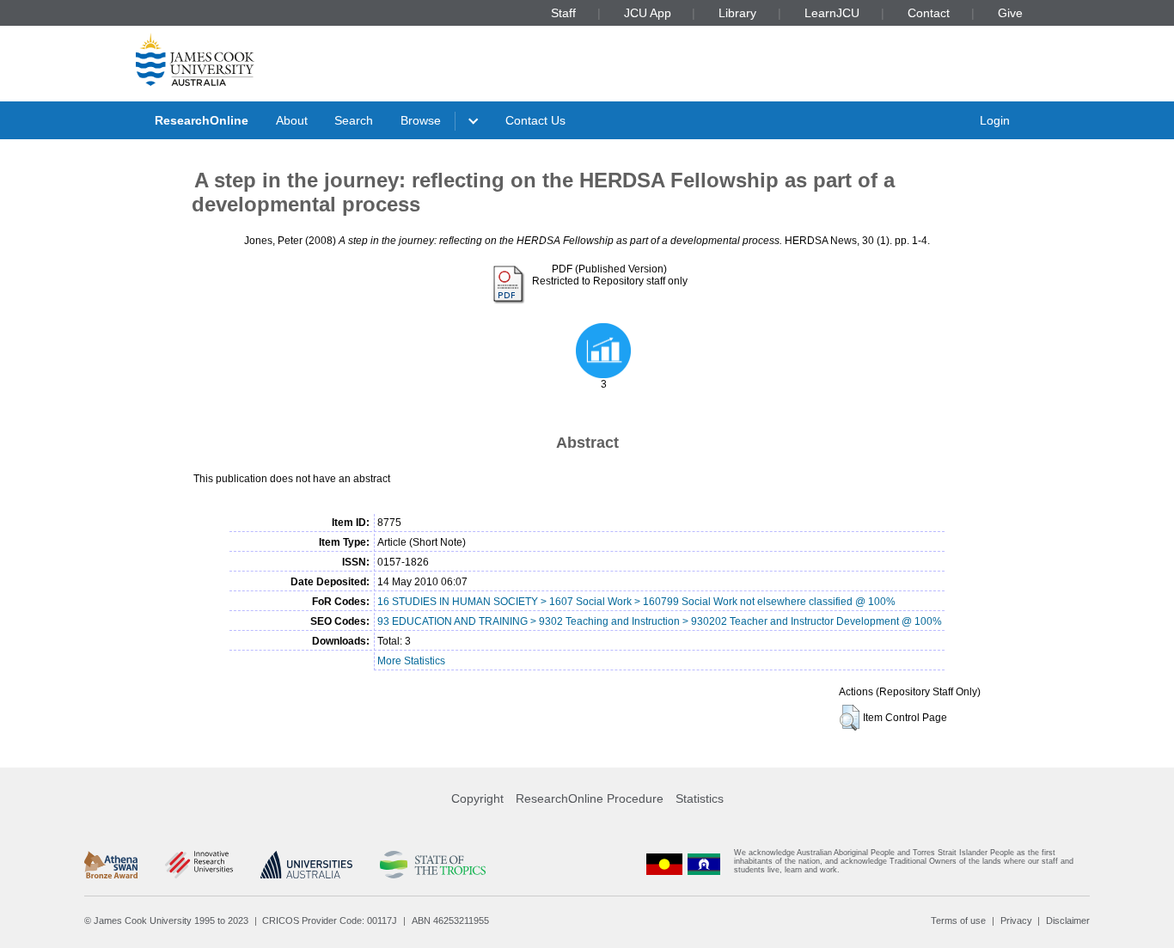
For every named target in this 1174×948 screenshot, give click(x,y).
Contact (929, 13)
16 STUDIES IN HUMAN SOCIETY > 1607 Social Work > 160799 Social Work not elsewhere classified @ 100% (636, 602)
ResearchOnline (201, 120)
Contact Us (535, 120)
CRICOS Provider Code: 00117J (329, 920)
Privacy (1016, 920)
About (292, 120)
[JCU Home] (195, 59)
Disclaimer (1068, 920)
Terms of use (958, 920)
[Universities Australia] (306, 864)
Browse (421, 120)
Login (995, 120)
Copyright (477, 798)
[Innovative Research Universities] (199, 864)
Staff (563, 13)
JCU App (647, 13)
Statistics (700, 798)
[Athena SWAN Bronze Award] (111, 864)
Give (1010, 13)
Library (737, 13)
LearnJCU (831, 13)
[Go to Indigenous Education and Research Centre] (664, 865)
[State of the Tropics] (432, 864)
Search (353, 120)
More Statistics (411, 661)
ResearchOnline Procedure (589, 798)
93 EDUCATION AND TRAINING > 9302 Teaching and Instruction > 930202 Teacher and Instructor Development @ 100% (659, 621)
